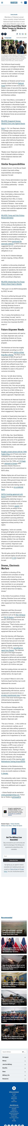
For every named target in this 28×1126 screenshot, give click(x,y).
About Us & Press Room (14, 1107)
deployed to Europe (10, 463)
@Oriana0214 (16, 797)
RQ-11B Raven (20, 615)
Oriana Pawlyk (8, 37)
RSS (14, 1119)
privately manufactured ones (10, 695)
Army (3, 128)
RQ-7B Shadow (9, 617)
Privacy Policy (14, 1116)
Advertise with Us (14, 1111)
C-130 (14, 558)
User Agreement (14, 1114)
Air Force (14, 1094)
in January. (4, 773)
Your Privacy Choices (14, 1117)
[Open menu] (2, 2)
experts (16, 506)
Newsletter (14, 1108)
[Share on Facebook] (17, 34)
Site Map (14, 1120)
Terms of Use (13, 869)
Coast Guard (14, 1097)
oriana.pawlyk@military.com (10, 795)
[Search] (22, 2)
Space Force (14, 1101)
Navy (14, 1100)
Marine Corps (14, 1098)
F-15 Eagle (22, 461)
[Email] (22, 34)
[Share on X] (20, 34)
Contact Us (14, 1110)
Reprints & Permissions (14, 1113)
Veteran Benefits (14, 14)
